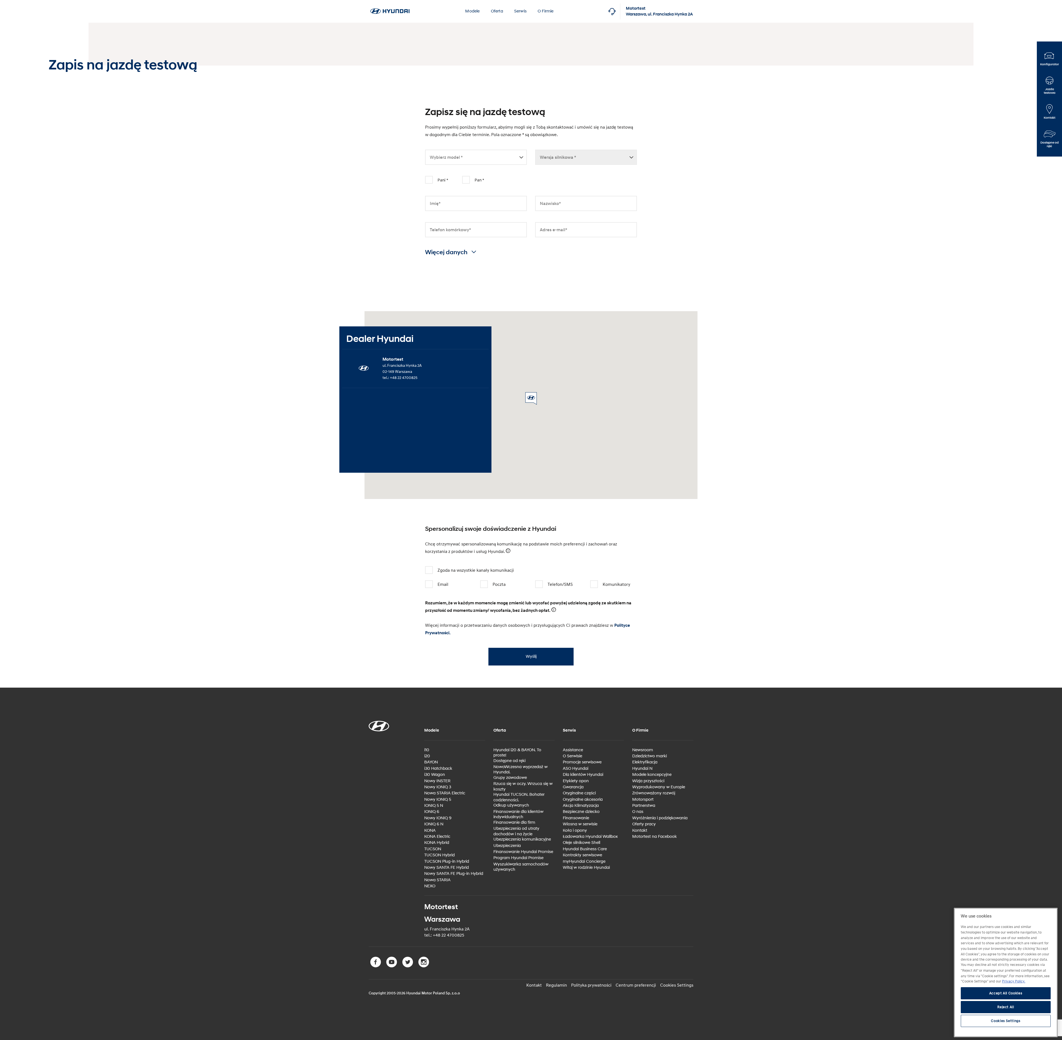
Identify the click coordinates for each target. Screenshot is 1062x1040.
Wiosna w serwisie (580, 824)
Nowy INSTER (437, 781)
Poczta (499, 584)
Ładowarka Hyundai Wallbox (590, 836)
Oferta (497, 11)
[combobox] (476, 158)
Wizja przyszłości (648, 781)
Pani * (443, 180)
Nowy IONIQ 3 (437, 787)
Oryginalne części (579, 793)
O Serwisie (572, 756)
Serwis (520, 11)
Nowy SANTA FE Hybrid (446, 867)
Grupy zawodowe (510, 777)
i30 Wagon (434, 774)
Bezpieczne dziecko (581, 811)
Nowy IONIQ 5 (437, 799)
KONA (430, 830)
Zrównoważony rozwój (653, 793)
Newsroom (642, 750)
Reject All (1005, 1007)
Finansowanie (576, 818)
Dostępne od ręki (509, 760)
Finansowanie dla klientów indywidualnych (518, 814)
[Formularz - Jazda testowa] (390, 3)
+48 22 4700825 (403, 377)
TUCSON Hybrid (439, 855)
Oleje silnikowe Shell (581, 842)
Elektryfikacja (644, 762)
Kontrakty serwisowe (582, 855)
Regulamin (556, 985)
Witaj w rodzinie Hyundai (586, 867)
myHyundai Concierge (584, 861)
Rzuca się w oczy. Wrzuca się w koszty (523, 786)
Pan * (479, 180)
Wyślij (531, 656)
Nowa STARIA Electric (444, 793)
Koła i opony (575, 830)
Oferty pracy (644, 824)
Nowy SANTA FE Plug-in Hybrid (453, 873)
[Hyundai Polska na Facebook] (376, 966)
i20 (427, 756)
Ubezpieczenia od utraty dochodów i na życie (516, 831)
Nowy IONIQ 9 (437, 818)
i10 (426, 750)
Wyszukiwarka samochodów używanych (520, 867)
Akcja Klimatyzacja (581, 805)
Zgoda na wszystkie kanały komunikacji (476, 570)
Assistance (573, 750)
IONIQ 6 (431, 811)
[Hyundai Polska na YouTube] (392, 966)
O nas (637, 811)
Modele (472, 11)
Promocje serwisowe (582, 762)
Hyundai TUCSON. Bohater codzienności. (519, 797)
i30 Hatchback (438, 768)
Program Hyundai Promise (518, 857)
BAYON (431, 762)
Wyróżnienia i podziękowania (660, 818)
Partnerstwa (643, 805)
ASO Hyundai (575, 768)
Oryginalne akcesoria (583, 799)
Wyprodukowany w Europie (658, 787)
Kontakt (639, 830)
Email (443, 584)
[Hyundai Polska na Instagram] (424, 966)
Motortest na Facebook (654, 836)
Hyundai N (642, 768)
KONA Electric (437, 836)
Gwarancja (573, 787)
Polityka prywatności (591, 985)
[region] (1006, 972)
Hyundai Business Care (585, 849)
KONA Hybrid (436, 842)
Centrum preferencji (636, 985)
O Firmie (546, 11)
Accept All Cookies (1005, 993)
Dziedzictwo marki (649, 756)
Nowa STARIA (437, 880)
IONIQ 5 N (433, 805)
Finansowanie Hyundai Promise (523, 851)
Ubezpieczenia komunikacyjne (522, 839)
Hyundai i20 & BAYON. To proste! (517, 752)
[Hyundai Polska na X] (408, 966)
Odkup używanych (511, 805)
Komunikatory (616, 584)
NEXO (429, 886)
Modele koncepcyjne (651, 774)
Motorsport (643, 799)
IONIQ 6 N (433, 824)
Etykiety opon (576, 781)
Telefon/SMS (560, 584)
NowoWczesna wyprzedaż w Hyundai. (520, 769)
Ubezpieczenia (507, 845)
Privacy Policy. (1013, 981)
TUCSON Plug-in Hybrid (446, 861)
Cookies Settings (676, 985)
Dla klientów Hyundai (583, 774)
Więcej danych (447, 252)
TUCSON (432, 849)
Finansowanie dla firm (514, 822)
